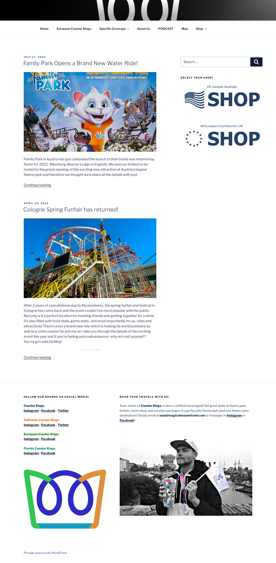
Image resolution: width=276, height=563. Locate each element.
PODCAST (165, 28)
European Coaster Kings (74, 28)
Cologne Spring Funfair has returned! (70, 209)
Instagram (31, 410)
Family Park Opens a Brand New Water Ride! (80, 63)
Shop (199, 28)
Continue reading (37, 185)
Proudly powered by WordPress (45, 553)
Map (185, 28)
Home (44, 28)
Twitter (63, 410)
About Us (143, 28)
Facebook (48, 410)
